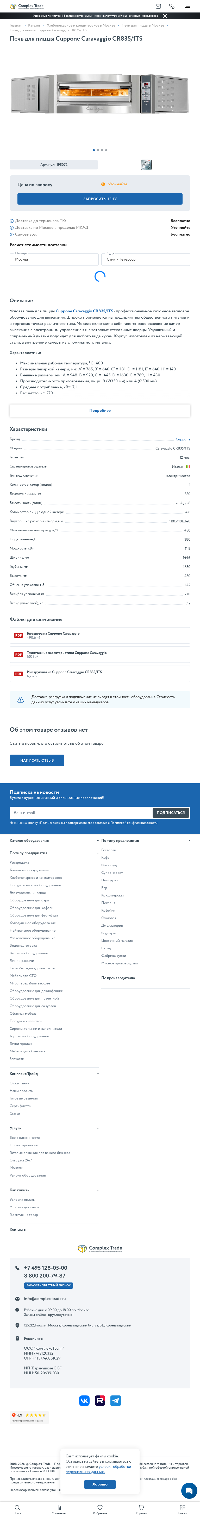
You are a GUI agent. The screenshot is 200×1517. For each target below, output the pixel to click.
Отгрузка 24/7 (21, 1160)
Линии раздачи (22, 960)
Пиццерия (109, 880)
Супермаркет (112, 872)
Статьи (15, 1113)
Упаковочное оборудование (32, 938)
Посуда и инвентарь (26, 1021)
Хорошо (100, 1484)
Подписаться (171, 813)
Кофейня (108, 910)
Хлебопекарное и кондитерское (36, 877)
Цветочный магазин (117, 940)
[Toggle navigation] (187, 5)
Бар (104, 887)
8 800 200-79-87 (44, 1276)
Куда (110, 253)
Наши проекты (21, 1090)
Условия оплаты (22, 1199)
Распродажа (19, 862)
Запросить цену (100, 199)
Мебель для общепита (27, 1051)
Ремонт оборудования (28, 1175)
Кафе (105, 857)
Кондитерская (112, 895)
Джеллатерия (112, 925)
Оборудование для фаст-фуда (34, 915)
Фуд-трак (109, 933)
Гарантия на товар (24, 1214)
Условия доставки (24, 1207)
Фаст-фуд (109, 865)
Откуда (21, 253)
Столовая (108, 918)
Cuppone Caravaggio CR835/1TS (84, 311)
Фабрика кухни (113, 955)
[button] (94, 150)
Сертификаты (20, 1106)
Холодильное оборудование (33, 923)
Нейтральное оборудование (32, 930)
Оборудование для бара (29, 900)
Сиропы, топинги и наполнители (36, 1028)
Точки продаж (21, 1043)
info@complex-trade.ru (45, 1299)
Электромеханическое (28, 892)
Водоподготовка (23, 945)
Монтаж (16, 1168)
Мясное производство (119, 963)
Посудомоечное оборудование (35, 885)
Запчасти (17, 1058)
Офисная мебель (23, 1013)
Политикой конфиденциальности (134, 823)
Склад (106, 948)
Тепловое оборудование (29, 870)
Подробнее (100, 411)
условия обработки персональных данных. (98, 1469)
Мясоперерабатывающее (30, 983)
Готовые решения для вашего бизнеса (40, 1152)
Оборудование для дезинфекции (36, 991)
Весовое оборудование (29, 953)
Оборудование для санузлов (33, 1006)
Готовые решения (24, 1098)
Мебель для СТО (23, 975)
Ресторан (108, 850)
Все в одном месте (25, 1137)
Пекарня (108, 903)
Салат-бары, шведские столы (32, 968)
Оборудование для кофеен (31, 908)
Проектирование (24, 1145)
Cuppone (183, 439)
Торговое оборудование (29, 1036)
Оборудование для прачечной (34, 998)
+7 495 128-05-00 (45, 1268)
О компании (19, 1083)
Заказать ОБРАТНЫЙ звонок (49, 1286)
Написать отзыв (37, 760)
